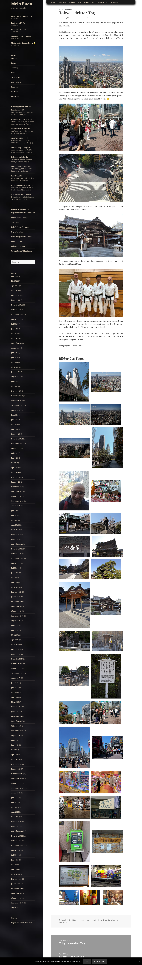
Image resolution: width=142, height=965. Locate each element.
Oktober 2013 (16, 898)
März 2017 (15, 702)
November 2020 (17, 491)
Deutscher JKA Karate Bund (21, 237)
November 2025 (17, 305)
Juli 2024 (14, 353)
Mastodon (14, 92)
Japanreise (115, 2)
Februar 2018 (16, 649)
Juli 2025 (14, 324)
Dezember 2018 (17, 601)
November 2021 (17, 439)
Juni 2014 (14, 860)
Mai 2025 (14, 334)
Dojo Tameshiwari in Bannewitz (23, 213)
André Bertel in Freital (19, 138)
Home (53, 2)
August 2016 (15, 735)
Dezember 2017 (17, 659)
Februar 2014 (16, 879)
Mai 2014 (14, 865)
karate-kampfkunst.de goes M (22, 185)
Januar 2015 (15, 826)
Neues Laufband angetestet (21, 36)
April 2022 (15, 429)
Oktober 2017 (16, 668)
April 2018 (15, 640)
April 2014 (15, 869)
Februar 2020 (16, 535)
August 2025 (15, 319)
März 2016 (15, 759)
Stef (74, 920)
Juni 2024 (14, 358)
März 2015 (15, 817)
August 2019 (15, 563)
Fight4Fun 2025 (17, 176)
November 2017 (17, 664)
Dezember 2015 (17, 774)
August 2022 (15, 410)
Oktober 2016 (16, 726)
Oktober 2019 (16, 554)
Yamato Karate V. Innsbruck (21, 251)
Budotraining (84, 920)
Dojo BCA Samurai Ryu (19, 217)
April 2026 (15, 286)
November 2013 (17, 893)
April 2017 (15, 697)
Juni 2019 (14, 573)
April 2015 (15, 812)
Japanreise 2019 (17, 82)
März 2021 (15, 472)
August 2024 (15, 348)
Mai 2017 (14, 692)
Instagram (15, 96)
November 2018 (17, 606)
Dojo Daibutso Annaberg (20, 227)
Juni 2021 (14, 458)
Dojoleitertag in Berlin (19, 157)
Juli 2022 (14, 415)
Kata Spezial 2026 (17, 110)
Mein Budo (21, 3)
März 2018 (15, 645)
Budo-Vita (14, 87)
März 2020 (15, 530)
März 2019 (15, 587)
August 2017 (15, 678)
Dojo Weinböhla (17, 232)
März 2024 (15, 367)
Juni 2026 (14, 276)
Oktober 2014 (16, 841)
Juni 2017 (14, 688)
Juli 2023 (14, 381)
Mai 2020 (14, 520)
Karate (13, 63)
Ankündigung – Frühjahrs (20, 148)
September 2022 (17, 405)
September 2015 (17, 788)
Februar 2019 (16, 592)
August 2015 (15, 793)
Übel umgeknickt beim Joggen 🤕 (23, 43)
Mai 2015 (14, 807)
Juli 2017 (14, 683)
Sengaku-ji (113, 206)
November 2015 (17, 779)
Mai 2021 (14, 463)
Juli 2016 (14, 740)
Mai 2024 (14, 362)
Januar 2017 (15, 711)
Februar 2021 (16, 477)
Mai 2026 (14, 281)
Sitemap (14, 918)
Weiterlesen (99, 961)
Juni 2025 (14, 329)
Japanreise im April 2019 (84, 18)
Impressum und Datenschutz (21, 923)
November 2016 (17, 721)
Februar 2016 (16, 764)
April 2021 (15, 468)
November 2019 (17, 549)
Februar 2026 (16, 295)
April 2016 (15, 755)
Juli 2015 (14, 798)
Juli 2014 (14, 855)
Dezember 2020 (17, 487)
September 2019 (17, 558)
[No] (140, 961)
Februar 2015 (16, 822)
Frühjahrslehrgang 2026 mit (21, 119)
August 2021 (15, 448)
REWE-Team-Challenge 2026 (21, 16)
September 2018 (17, 616)
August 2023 (15, 377)
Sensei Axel (15, 77)
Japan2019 (63, 922)
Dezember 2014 (17, 831)
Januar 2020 (15, 539)
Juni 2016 (14, 745)
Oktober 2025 (16, 310)
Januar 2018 (15, 654)
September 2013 (17, 903)
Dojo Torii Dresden (18, 246)
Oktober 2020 (16, 496)
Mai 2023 (14, 386)
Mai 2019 (14, 578)
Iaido (13, 73)
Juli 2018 (14, 625)
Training (14, 68)
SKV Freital (15, 222)
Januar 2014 (15, 884)
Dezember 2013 (17, 889)
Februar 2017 (16, 707)
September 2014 (17, 845)
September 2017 (17, 673)
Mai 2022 (14, 424)
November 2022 (17, 401)
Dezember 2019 (17, 544)
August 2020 (15, 506)
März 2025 (15, 338)
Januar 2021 (15, 482)
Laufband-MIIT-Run (18, 23)
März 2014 (15, 874)
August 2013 (15, 908)
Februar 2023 (16, 391)
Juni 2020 (14, 515)
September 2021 (17, 444)
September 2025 (17, 314)
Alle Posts (14, 58)
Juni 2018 (14, 630)
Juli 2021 (14, 453)
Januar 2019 (15, 597)
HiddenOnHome (96, 920)
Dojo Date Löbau (17, 241)
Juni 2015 (14, 802)
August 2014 (15, 850)
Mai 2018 (14, 635)
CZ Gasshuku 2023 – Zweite (21, 195)
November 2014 (17, 836)
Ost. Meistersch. (102, 2)
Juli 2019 (14, 568)
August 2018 (15, 621)
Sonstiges (111, 920)
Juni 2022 (14, 420)
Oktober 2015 (16, 783)
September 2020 (17, 501)
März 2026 (15, 290)
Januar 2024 (15, 372)
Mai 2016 (14, 750)
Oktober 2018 (16, 611)
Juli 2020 (14, 511)
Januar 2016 (15, 769)
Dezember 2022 (17, 396)
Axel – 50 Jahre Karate (86, 2)
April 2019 (15, 582)
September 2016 (17, 731)
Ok (87, 961)
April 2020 (15, 525)
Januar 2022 (15, 434)
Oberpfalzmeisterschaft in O (21, 129)
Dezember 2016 (17, 716)
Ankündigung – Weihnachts (21, 166)
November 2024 (17, 343)
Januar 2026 (15, 300)
